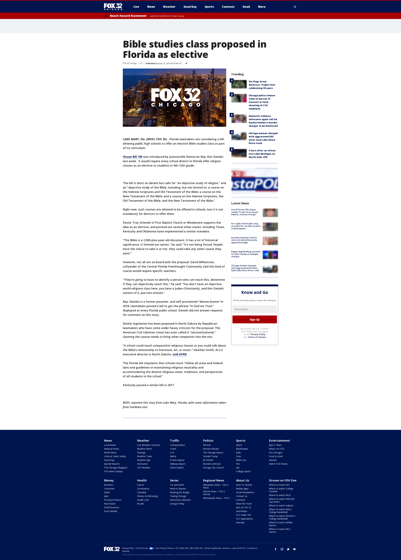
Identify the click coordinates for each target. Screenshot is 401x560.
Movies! (273, 460)
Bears (239, 444)
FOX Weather (144, 467)
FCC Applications (244, 518)
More (261, 6)
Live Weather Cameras (148, 444)
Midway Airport (177, 463)
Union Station (177, 467)
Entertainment (279, 440)
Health (142, 480)
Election (207, 444)
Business (108, 484)
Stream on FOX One (283, 480)
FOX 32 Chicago (130, 63)
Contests (240, 499)
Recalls (140, 503)
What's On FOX (276, 448)
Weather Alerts (144, 448)
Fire (238, 463)
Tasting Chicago (178, 496)
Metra (173, 456)
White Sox (241, 460)
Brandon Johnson (212, 463)
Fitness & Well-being (147, 496)
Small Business (111, 507)
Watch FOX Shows (278, 463)
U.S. (141, 63)
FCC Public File (243, 514)
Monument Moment (180, 499)
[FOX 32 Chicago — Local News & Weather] (114, 7)
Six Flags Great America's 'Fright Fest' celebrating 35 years (262, 85)
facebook (275, 549)
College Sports (243, 471)
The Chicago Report (213, 452)
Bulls (238, 452)
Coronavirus (143, 488)
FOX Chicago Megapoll (115, 467)
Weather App (143, 460)
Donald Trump (210, 456)
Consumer (109, 488)
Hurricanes (142, 463)
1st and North (177, 484)
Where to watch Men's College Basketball (280, 511)
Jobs (106, 496)
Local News (110, 444)
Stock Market (110, 511)
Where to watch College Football (281, 490)
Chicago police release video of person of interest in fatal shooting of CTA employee (262, 102)
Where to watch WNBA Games (280, 524)
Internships (241, 511)
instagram (281, 549)
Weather (143, 440)
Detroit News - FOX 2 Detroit (214, 493)
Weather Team (144, 456)
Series (174, 480)
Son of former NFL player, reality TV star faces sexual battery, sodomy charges (244, 212)
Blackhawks (242, 448)
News (108, 440)
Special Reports (112, 463)
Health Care (143, 499)
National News (111, 448)
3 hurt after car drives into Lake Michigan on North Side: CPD (262, 154)
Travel (173, 448)
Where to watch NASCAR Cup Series (281, 500)
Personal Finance (112, 499)
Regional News (213, 480)
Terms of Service (257, 337)
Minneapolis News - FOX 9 (216, 497)
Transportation (177, 444)
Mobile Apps (242, 488)
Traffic (174, 440)
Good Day (109, 460)
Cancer (140, 484)
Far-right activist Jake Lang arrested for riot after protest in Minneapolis (246, 226)
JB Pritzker (208, 460)
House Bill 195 (132, 157)
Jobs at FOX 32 (243, 507)
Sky (238, 467)
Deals (107, 492)
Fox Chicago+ (276, 452)
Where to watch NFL (279, 484)
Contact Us (241, 496)
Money (109, 480)
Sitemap (240, 522)
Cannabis (141, 492)
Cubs (238, 456)
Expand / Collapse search (295, 6)
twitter (288, 549)
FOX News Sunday (113, 471)
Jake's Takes (275, 444)
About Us (242, 480)
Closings (141, 452)
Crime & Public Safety (115, 456)
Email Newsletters (245, 492)
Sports (240, 440)
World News (110, 452)
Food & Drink (276, 456)
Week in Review (178, 488)
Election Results (211, 448)
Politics (208, 440)
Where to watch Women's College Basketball (282, 517)
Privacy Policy (258, 334)
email (294, 549)
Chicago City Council (213, 467)
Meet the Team (244, 503)
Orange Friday (177, 503)
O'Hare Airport (177, 460)
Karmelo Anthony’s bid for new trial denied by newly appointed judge (244, 240)
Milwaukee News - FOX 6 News (215, 486)
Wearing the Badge (179, 492)
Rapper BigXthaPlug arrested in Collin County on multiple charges (245, 254)
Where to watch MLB (280, 495)
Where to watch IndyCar (281, 505)
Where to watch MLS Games (279, 530)
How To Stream (244, 484)
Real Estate (109, 503)
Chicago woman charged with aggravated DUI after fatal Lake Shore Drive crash (245, 268)
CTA (172, 452)
